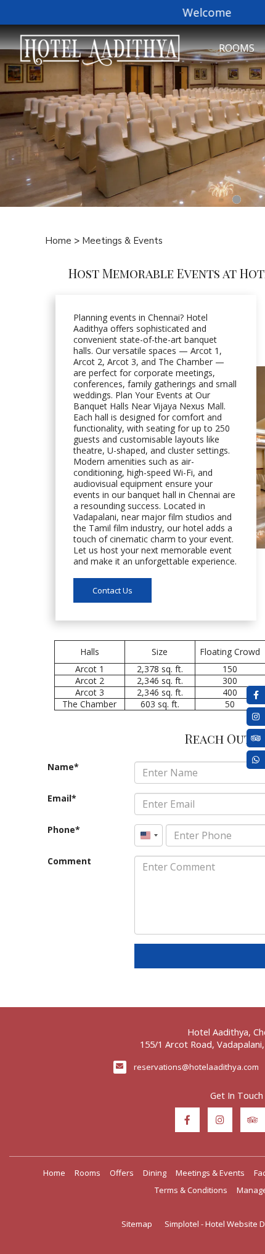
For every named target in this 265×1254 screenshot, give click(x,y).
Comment (69, 861)
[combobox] (148, 835)
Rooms (87, 1172)
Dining (154, 1172)
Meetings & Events (210, 1172)
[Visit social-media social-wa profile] (256, 759)
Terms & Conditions (191, 1190)
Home (58, 241)
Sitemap (136, 1223)
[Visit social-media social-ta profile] (252, 1119)
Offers (122, 1172)
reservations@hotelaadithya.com (196, 1066)
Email (59, 798)
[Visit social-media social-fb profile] (187, 1119)
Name (60, 767)
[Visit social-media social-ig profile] (220, 1119)
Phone (61, 829)
